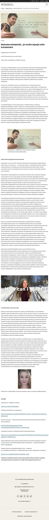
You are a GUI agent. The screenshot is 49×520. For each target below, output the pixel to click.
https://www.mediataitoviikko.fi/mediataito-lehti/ (15, 454)
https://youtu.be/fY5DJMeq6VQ (10, 406)
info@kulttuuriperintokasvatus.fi (25, 486)
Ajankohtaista (8, 8)
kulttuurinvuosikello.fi (24, 501)
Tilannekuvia (8, 444)
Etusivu (2, 8)
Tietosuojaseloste (17, 511)
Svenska (42, 1)
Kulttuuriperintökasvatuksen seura (24, 479)
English (46, 1)
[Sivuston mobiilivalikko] (46, 4)
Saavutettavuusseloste (31, 511)
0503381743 (25, 483)
